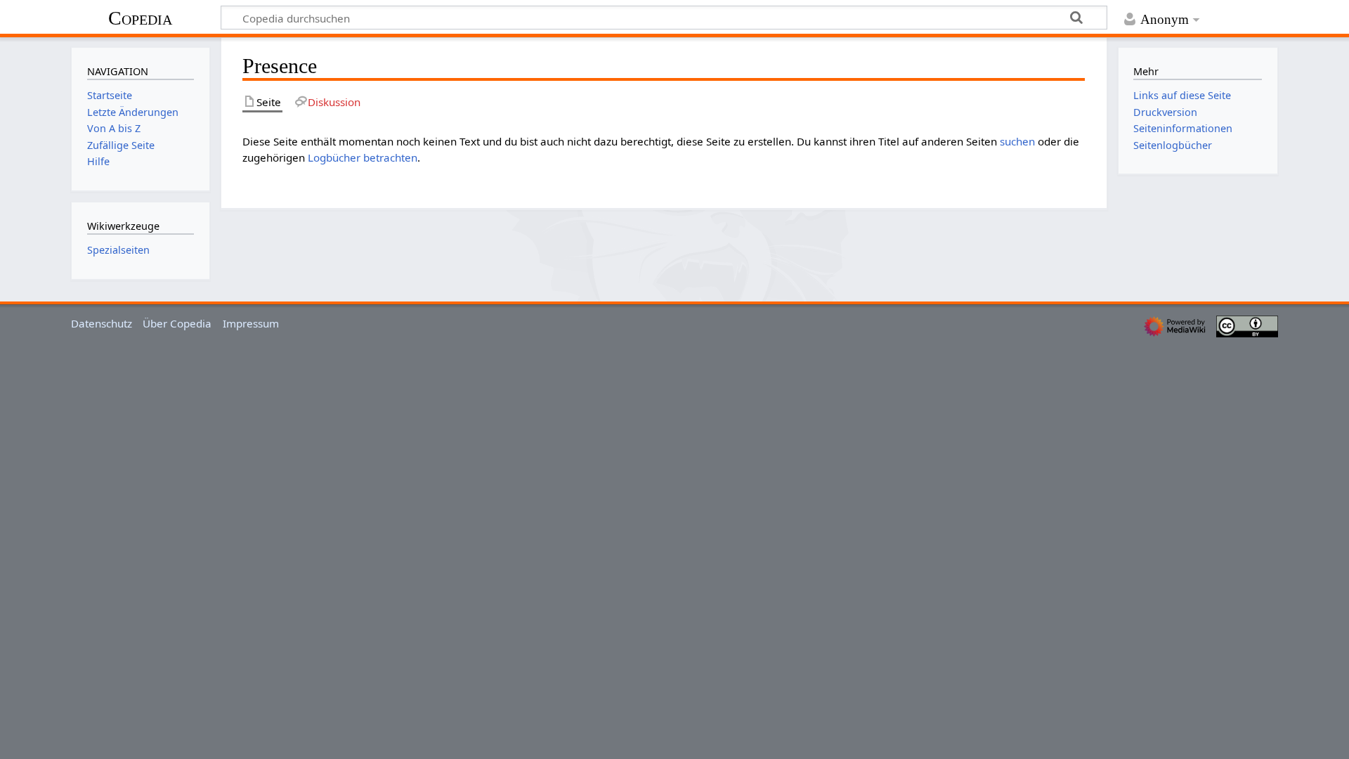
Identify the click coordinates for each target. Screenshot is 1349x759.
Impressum (251, 323)
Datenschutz (101, 323)
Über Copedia (177, 323)
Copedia (140, 18)
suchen (1017, 141)
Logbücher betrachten (362, 157)
